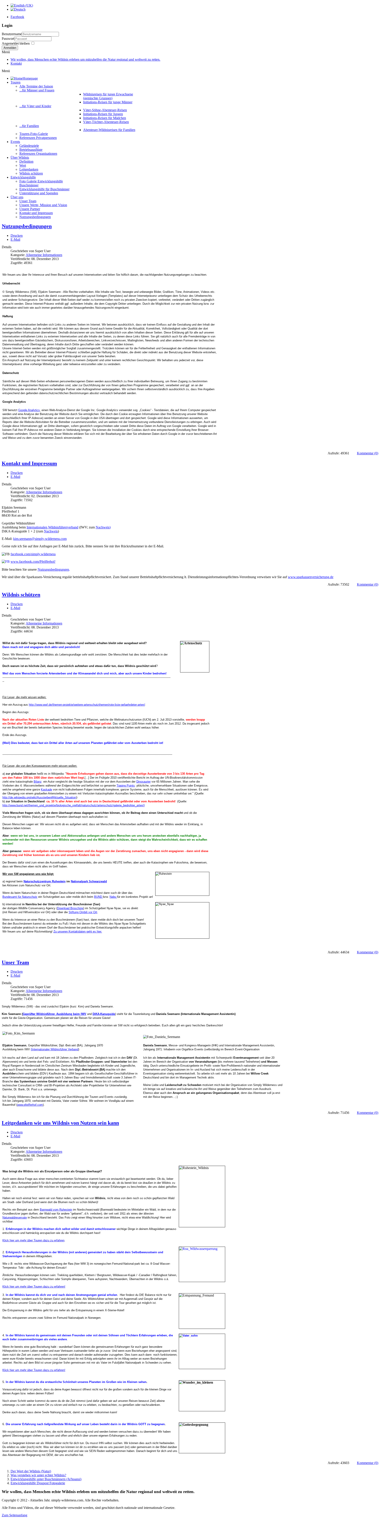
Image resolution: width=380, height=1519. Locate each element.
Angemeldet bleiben (16, 43)
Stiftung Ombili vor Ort (83, 912)
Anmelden (10, 47)
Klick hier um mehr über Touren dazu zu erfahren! (33, 1286)
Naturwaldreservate (14, 1217)
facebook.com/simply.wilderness (33, 554)
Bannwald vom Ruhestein (56, 1209)
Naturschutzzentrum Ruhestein (45, 881)
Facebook (17, 17)
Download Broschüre (70, 908)
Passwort (8, 38)
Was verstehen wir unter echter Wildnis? (38, 1475)
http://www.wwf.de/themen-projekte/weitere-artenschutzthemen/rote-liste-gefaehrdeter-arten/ (87, 704)
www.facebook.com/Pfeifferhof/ (33, 561)
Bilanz (38, 781)
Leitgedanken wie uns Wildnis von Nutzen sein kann (60, 1123)
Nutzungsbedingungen (27, 226)
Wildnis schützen (21, 594)
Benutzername (12, 34)
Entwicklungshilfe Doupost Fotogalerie (38, 1483)
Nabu (113, 896)
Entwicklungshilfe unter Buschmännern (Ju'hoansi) (46, 1479)
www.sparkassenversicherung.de (310, 577)
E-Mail (15, 239)
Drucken (17, 235)
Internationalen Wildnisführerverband (52, 527)
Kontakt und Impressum (29, 463)
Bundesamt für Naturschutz (19, 896)
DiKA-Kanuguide (104, 1014)
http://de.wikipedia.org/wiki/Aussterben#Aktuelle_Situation (39, 797)
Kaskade (46, 789)
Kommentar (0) (367, 453)
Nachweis (51, 531)
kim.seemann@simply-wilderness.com (40, 539)
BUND (98, 896)
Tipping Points (126, 785)
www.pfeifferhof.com (30, 1104)
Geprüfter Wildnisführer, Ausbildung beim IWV (54, 1014)
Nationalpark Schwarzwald (89, 881)
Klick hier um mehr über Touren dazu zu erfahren (33, 1240)
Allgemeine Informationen (44, 255)
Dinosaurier (143, 781)
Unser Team (15, 962)
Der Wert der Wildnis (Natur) (31, 1471)
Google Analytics (29, 410)
